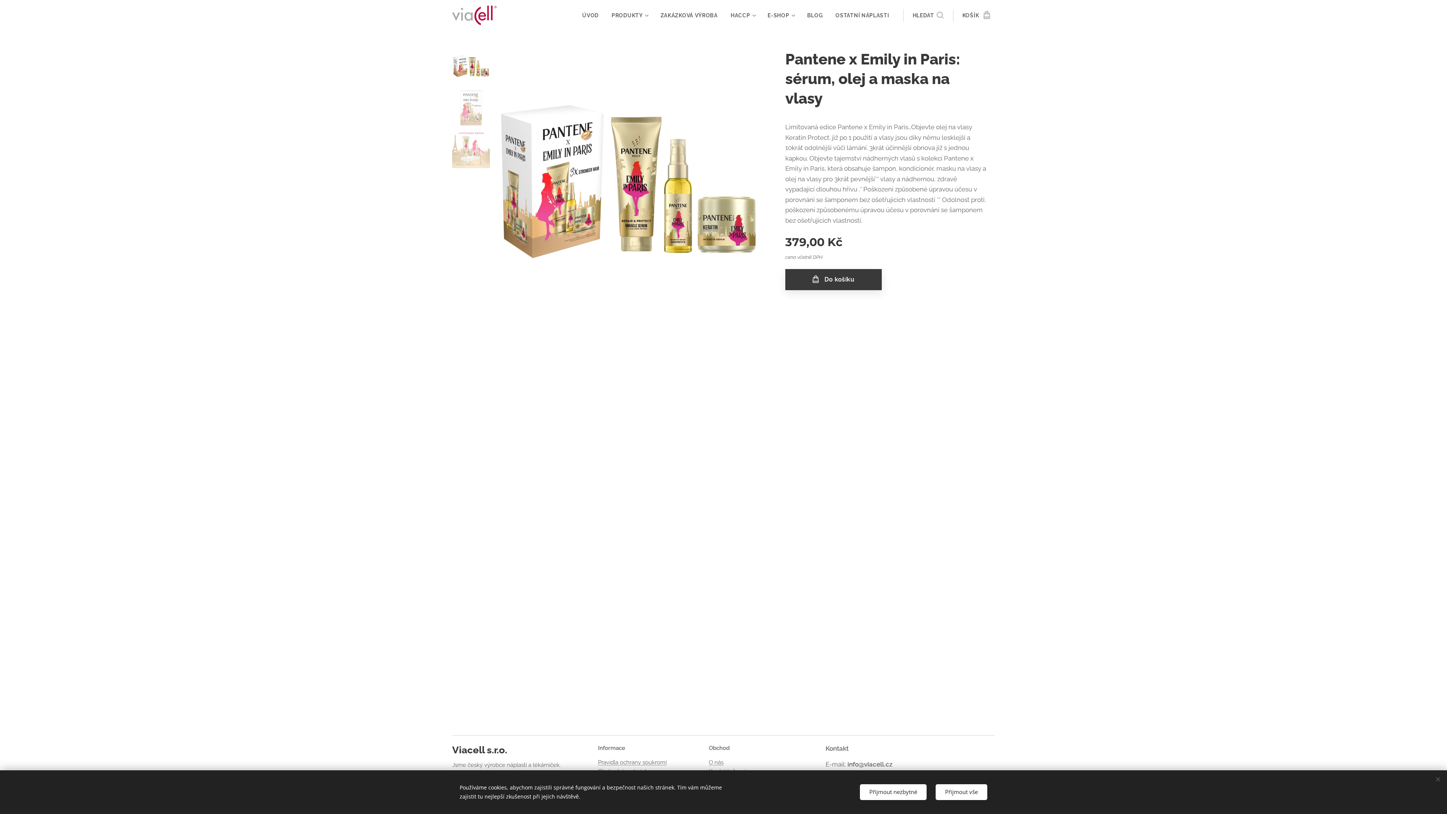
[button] (928, 15)
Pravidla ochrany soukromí (632, 762)
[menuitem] (590, 15)
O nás (716, 762)
